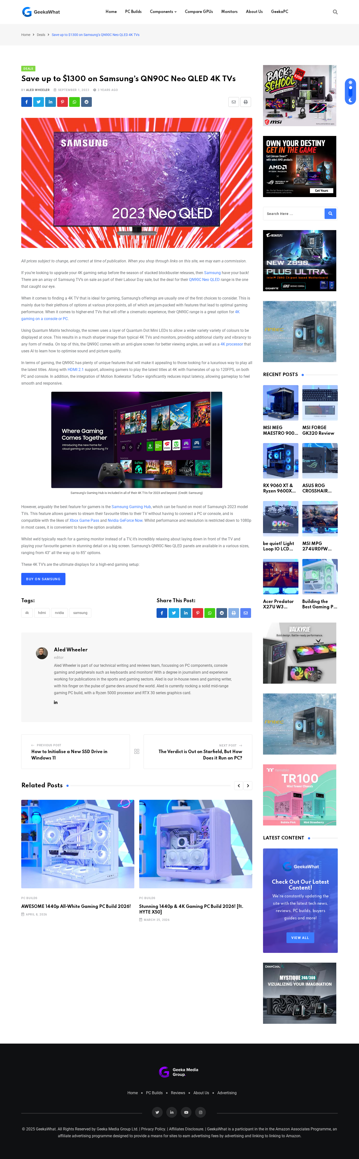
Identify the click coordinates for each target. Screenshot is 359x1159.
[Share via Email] (233, 102)
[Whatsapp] (74, 102)
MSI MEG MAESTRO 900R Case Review (280, 433)
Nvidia (59, 613)
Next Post (228, 745)
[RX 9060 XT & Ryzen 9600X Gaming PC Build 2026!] (280, 461)
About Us (254, 12)
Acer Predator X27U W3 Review (278, 607)
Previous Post (49, 745)
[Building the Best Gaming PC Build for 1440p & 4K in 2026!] (320, 576)
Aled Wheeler (38, 90)
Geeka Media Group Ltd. (117, 1129)
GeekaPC (279, 12)
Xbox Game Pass (84, 520)
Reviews (178, 1093)
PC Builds (133, 12)
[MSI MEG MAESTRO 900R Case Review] (280, 403)
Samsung (212, 272)
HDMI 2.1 (76, 369)
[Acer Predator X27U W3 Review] (280, 576)
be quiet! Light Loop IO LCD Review (278, 549)
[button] (238, 785)
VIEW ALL (300, 938)
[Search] (335, 12)
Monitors (229, 12)
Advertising (227, 1093)
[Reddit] (86, 102)
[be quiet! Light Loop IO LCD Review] (280, 518)
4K (27, 613)
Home (111, 12)
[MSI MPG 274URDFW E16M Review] (320, 518)
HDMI (42, 613)
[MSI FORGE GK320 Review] (320, 403)
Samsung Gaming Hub (131, 506)
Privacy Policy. (153, 1129)
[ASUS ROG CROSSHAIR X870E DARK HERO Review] (320, 461)
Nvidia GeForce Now (125, 520)
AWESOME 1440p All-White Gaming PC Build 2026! (76, 906)
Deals (41, 35)
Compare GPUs (199, 12)
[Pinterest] (62, 102)
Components (161, 12)
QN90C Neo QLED (204, 279)
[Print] (245, 102)
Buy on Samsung (43, 579)
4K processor (232, 344)
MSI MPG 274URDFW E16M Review (316, 549)
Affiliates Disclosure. (186, 1129)
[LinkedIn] (50, 102)
